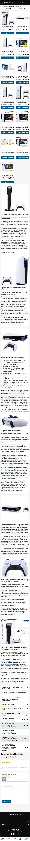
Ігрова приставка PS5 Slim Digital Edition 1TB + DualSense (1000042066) (22, 103)
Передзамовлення (22, 57)
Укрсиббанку (9, 664)
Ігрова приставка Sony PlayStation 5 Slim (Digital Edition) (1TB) (8, 103)
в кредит (14, 653)
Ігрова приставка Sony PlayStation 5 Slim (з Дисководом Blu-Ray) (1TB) (22, 28)
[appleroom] (1, 6)
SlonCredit (19, 659)
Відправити (6, 801)
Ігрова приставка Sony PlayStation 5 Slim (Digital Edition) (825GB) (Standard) (7, 53)
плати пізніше (15, 661)
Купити (8, 33)
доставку (3, 674)
